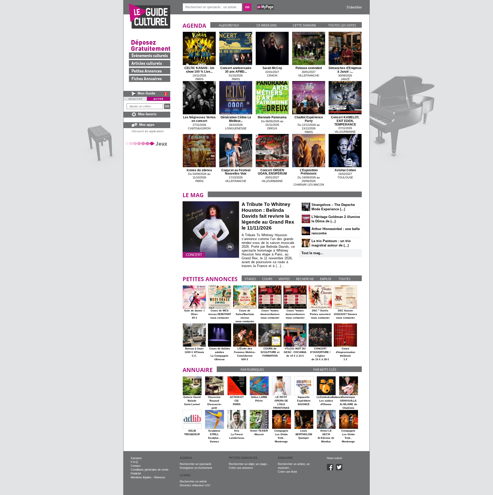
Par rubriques (252, 369)
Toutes (344, 279)
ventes (284, 279)
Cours (267, 279)
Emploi (325, 279)
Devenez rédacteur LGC (195, 485)
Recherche (305, 279)
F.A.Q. (135, 461)
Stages (250, 279)
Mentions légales (141, 477)
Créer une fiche (287, 471)
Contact (135, 465)
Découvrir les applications (148, 131)
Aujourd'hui (229, 25)
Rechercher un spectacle (195, 463)
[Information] (167, 94)
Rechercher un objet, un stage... (249, 463)
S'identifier (354, 7)
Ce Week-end (267, 25)
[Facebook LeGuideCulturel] (331, 469)
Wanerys (159, 477)
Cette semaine (304, 25)
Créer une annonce (241, 467)
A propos (136, 458)
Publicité (136, 473)
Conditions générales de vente (149, 469)
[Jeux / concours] (147, 143)
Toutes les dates (342, 25)
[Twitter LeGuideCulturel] (340, 469)
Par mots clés (324, 369)
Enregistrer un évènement (196, 467)
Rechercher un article (193, 481)
